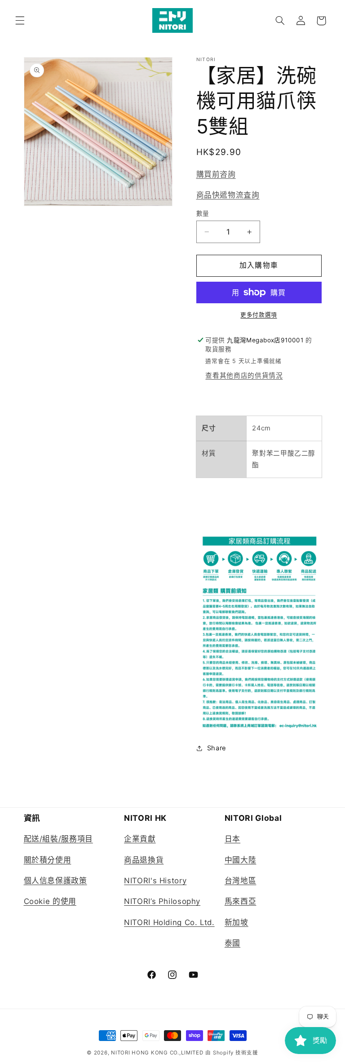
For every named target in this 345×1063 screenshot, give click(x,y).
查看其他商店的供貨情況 (244, 376)
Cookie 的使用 (50, 901)
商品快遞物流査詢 (228, 194)
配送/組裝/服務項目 (58, 838)
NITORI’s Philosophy (162, 901)
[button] (19, 20)
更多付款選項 (258, 314)
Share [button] (216, 748)
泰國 (232, 943)
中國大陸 (241, 859)
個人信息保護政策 (55, 880)
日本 (232, 838)
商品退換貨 (144, 859)
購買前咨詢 (216, 174)
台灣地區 (241, 880)
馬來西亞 (241, 901)
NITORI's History (155, 880)
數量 (202, 213)
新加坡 (236, 922)
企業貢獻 (140, 838)
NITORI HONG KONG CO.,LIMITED (157, 1053)
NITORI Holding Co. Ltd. (169, 922)
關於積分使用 (47, 859)
